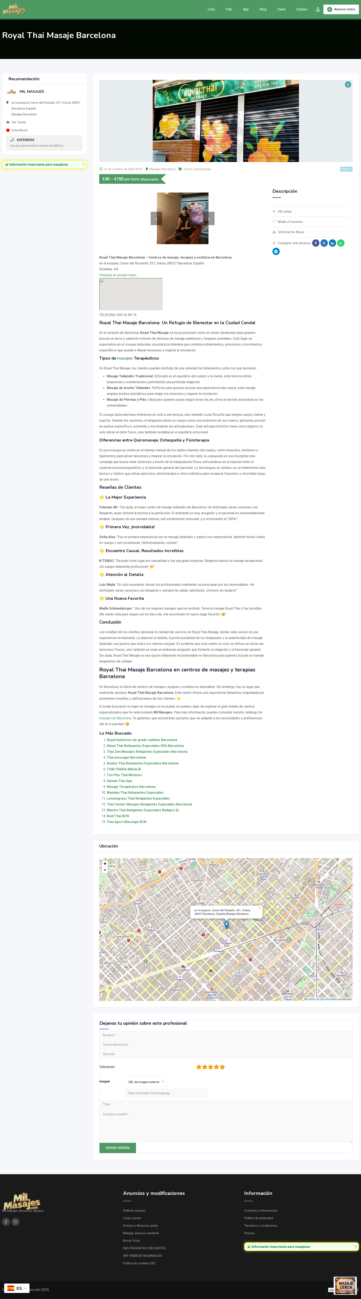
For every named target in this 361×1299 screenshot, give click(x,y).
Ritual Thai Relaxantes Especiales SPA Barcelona (145, 746)
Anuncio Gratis (344, 9)
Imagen (104, 1081)
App (246, 9)
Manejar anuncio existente (141, 1233)
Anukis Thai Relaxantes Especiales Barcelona (142, 763)
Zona (211, 9)
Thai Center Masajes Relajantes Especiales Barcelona (149, 804)
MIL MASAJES (32, 91)
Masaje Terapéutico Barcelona (131, 787)
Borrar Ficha (131, 1241)
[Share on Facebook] (315, 243)
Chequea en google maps (117, 275)
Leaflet (311, 999)
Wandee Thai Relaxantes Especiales (135, 793)
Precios (249, 1233)
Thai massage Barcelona (126, 757)
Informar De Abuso (291, 232)
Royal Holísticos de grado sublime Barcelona (142, 740)
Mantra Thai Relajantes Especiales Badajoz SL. (143, 810)
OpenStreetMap (329, 999)
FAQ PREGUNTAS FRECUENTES (144, 1248)
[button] (226, 925)
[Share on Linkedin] (332, 243)
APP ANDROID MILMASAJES (142, 1256)
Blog (263, 9)
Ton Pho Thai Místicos (124, 775)
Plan (229, 9)
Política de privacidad (258, 1218)
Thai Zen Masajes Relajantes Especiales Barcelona (147, 752)
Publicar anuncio (134, 1210)
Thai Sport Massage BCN (126, 822)
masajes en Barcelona (115, 718)
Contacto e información (260, 1210)
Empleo (302, 9)
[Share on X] (324, 243)
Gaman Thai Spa (119, 781)
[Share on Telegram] (276, 251)
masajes (125, 358)
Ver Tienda (18, 122)
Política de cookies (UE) (139, 1263)
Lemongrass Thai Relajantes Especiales (138, 798)
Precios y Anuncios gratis (140, 1226)
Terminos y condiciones (260, 1226)
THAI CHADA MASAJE (124, 769)
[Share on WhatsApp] (340, 243)
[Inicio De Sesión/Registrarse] (318, 9)
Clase (281, 9)
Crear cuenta (132, 1218)
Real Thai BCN (118, 816)
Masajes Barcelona (162, 169)
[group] (44, 164)
